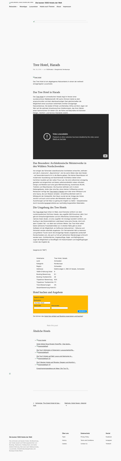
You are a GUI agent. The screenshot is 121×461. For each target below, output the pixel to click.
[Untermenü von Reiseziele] (17, 6)
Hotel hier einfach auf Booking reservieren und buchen (63, 316)
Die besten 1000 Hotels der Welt (48, 3)
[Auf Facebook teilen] (11, 375)
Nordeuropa (66, 69)
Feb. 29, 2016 (37, 69)
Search (82, 311)
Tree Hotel (39, 97)
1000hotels (49, 69)
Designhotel (58, 69)
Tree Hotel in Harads (57, 191)
